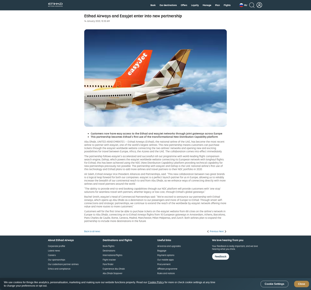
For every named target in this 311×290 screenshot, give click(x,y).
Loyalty (195, 5)
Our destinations (168, 5)
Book (153, 5)
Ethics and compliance (59, 268)
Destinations (109, 250)
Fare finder (108, 264)
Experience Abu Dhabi (114, 268)
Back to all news (92, 231)
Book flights (108, 246)
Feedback (220, 256)
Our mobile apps (165, 259)
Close (301, 284)
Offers (184, 5)
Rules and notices (166, 273)
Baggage (161, 250)
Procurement (164, 264)
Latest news (54, 250)
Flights (227, 5)
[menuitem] (153, 5)
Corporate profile (56, 246)
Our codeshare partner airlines (63, 264)
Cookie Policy (156, 282)
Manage (207, 5)
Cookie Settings (274, 284)
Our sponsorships (56, 259)
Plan (217, 5)
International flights (112, 255)
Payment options (165, 255)
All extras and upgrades (169, 246)
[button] (243, 5)
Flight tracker (109, 259)
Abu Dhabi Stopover (112, 273)
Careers (52, 255)
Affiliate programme (167, 268)
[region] (155, 284)
